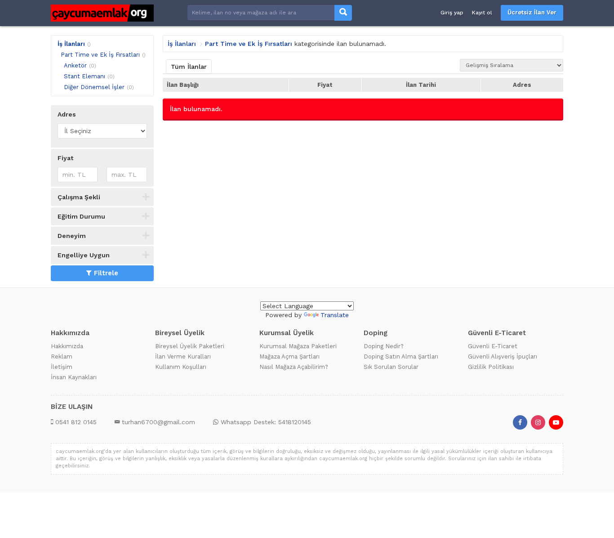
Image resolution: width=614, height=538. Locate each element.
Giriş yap (451, 12)
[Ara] (343, 13)
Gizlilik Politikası (491, 366)
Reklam (61, 356)
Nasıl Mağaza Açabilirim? (293, 366)
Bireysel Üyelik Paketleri (189, 346)
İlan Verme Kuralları (183, 356)
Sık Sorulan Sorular (391, 366)
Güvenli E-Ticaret (492, 346)
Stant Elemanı (84, 76)
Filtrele (106, 273)
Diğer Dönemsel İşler (94, 87)
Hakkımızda (67, 346)
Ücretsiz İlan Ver (531, 12)
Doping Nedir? (384, 346)
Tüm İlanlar (189, 66)
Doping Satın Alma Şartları (401, 356)
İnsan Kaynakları (74, 377)
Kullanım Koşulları (180, 366)
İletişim (61, 366)
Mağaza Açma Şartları (289, 356)
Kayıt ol (482, 12)
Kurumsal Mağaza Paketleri (298, 346)
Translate (334, 314)
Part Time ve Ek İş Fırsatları (100, 54)
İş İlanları (71, 43)
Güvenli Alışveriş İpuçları (502, 356)
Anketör (75, 65)
